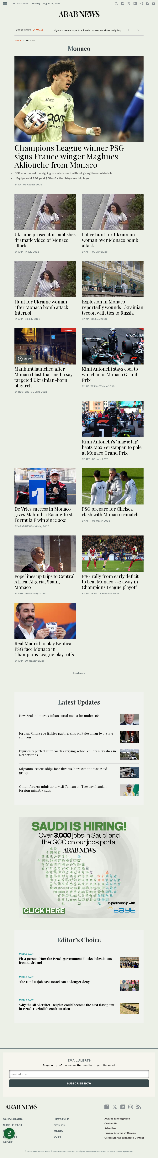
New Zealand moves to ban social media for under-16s (59, 715)
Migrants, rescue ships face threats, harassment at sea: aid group (63, 771)
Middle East (43, 30)
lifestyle (61, 1119)
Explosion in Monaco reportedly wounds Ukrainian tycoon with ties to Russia (112, 307)
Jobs (57, 1136)
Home (18, 40)
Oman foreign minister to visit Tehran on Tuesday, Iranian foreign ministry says (94, 30)
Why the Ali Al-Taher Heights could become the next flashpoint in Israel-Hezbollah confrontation (66, 1007)
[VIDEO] (45, 346)
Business (10, 1136)
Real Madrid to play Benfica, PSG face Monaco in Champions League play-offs (44, 649)
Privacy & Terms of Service (120, 1132)
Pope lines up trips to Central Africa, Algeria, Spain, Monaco (44, 581)
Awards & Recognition (117, 1118)
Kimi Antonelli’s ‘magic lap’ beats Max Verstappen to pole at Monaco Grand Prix (112, 447)
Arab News (22, 3)
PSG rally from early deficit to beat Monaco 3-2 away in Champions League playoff (110, 581)
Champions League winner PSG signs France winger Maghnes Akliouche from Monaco (69, 156)
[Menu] (5, 4)
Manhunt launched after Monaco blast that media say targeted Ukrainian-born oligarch (43, 377)
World (8, 1130)
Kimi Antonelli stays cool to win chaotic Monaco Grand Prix (110, 374)
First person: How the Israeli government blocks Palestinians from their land (65, 960)
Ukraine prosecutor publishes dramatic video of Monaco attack (45, 240)
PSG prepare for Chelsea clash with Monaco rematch (110, 511)
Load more (79, 673)
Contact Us (110, 1123)
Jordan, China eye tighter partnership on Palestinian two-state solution (66, 735)
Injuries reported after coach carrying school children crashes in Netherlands (67, 753)
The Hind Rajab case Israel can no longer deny (54, 982)
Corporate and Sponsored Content (124, 1137)
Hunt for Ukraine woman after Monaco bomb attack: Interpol (42, 307)
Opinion (60, 1125)
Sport (8, 1142)
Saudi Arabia (13, 1119)
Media (58, 1130)
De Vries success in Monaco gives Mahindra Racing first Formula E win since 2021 (43, 514)
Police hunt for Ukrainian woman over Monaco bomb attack (110, 240)
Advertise (110, 1128)
